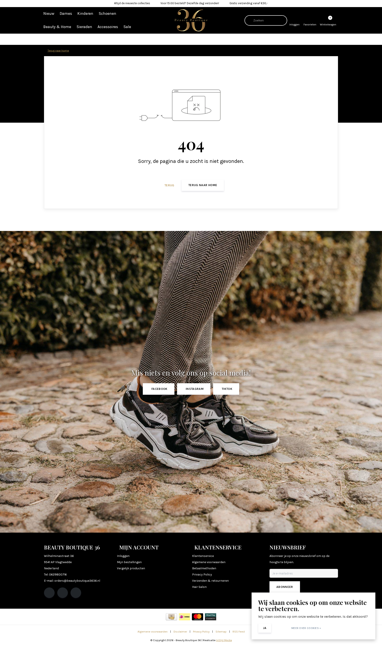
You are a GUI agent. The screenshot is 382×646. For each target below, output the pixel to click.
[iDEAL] (184, 616)
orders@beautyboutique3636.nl (77, 581)
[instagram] (62, 592)
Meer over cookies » (306, 628)
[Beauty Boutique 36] (191, 20)
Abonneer (284, 587)
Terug (169, 185)
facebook (159, 389)
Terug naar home (202, 185)
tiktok (227, 389)
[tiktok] (76, 592)
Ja (265, 628)
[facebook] (49, 592)
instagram (195, 389)
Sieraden (84, 27)
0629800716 (58, 574)
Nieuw (48, 13)
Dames (66, 13)
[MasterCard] (197, 616)
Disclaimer (180, 631)
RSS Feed (239, 631)
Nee (281, 628)
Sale (127, 27)
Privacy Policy (201, 631)
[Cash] (171, 616)
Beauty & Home (57, 27)
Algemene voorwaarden (153, 631)
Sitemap (221, 631)
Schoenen (107, 13)
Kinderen (85, 13)
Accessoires (107, 27)
